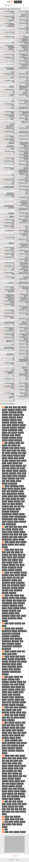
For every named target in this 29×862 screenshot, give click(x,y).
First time (5, 559)
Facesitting (5, 554)
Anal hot (17, 96)
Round (9, 394)
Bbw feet (22, 468)
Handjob (16, 595)
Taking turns (10, 267)
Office (4, 717)
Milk (24, 681)
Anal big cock (23, 96)
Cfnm (8, 491)
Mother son (5, 704)
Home (24, 600)
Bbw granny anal (12, 483)
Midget (12, 687)
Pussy (17, 727)
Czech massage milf (11, 524)
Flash (4, 562)
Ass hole (3, 238)
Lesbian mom (5, 674)
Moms (22, 699)
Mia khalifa (11, 689)
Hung (3, 302)
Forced (6, 549)
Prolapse (12, 727)
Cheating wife (5, 511)
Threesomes (26, 280)
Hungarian (10, 93)
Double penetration (19, 152)
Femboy (19, 554)
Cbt (18, 498)
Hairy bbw (19, 618)
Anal (6, 407)
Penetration (18, 149)
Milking (8, 702)
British (4, 455)
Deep (11, 537)
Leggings (19, 664)
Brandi (23, 116)
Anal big (8, 12)
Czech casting (22, 496)
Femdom (17, 549)
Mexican (4, 699)
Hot (14, 600)
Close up (18, 509)
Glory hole (14, 580)
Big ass (17, 442)
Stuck (3, 282)
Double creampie (5, 24)
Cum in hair (10, 55)
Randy (6, 29)
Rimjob (18, 743)
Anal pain (18, 435)
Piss (6, 722)
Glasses (22, 585)
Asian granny (13, 422)
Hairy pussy (5, 610)
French (14, 554)
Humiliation (22, 608)
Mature (10, 676)
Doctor (24, 526)
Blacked (23, 450)
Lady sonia (5, 669)
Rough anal (4, 33)
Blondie (9, 364)
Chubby (21, 491)
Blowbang (22, 124)
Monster (4, 694)
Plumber (18, 737)
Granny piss (5, 590)
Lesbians (4, 659)
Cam (23, 506)
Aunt (22, 414)
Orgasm (7, 715)
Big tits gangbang (23, 320)
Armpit (3, 72)
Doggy (11, 534)
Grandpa (17, 575)
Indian (6, 623)
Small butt (4, 341)
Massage (3, 183)
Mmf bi (9, 384)
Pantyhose (11, 722)
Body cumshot (24, 316)
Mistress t (23, 702)
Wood (23, 149)
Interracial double (8, 375)
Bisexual (17, 345)
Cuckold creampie (14, 511)
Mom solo (17, 699)
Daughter (8, 529)
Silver (3, 46)
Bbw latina (9, 470)
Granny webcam (6, 587)
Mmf (17, 49)
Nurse (16, 707)
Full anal (21, 34)
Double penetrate (5, 49)
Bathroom (15, 470)
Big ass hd (23, 314)
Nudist (6, 707)
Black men (18, 255)
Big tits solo (9, 183)
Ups (20, 226)
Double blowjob (19, 24)
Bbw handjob (7, 137)
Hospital (4, 618)
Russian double (24, 237)
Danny (25, 534)
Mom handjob (22, 175)
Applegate (9, 269)
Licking (10, 669)
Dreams (17, 360)
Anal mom (5, 430)
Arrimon (4, 409)
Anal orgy (18, 391)
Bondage (14, 450)
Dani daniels (5, 534)
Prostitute (17, 735)
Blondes (7, 201)
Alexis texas (11, 409)
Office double (18, 121)
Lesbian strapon (6, 664)
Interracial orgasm (24, 69)
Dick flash (16, 531)
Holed (24, 62)
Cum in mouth (17, 501)
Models (9, 107)
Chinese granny (10, 509)
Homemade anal (11, 618)
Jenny (23, 101)
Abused (12, 435)
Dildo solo (21, 539)
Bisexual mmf (4, 384)
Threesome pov (4, 373)
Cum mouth (10, 33)
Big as (7, 20)
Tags (10, 227)
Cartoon (4, 496)
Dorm (6, 526)
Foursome (5, 570)
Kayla (17, 235)
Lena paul (24, 661)
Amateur (24, 407)
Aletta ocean (5, 422)
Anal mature (15, 425)
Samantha (18, 304)
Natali (17, 137)
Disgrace (3, 162)
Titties (23, 226)
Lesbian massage (9, 129)
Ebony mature (24, 348)
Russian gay (18, 184)
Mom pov (4, 692)
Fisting (11, 549)
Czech (4, 491)
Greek (11, 590)
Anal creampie (8, 100)
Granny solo (5, 575)
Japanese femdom (6, 648)
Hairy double (10, 338)
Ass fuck (17, 21)
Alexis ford (18, 357)
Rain (3, 375)
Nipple (14, 709)
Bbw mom (12, 481)
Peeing (10, 732)
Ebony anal (18, 72)
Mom (6, 676)
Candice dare (18, 206)
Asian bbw (19, 437)
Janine (17, 290)
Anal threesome (10, 238)
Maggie (3, 397)
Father (20, 559)
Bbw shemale (12, 473)
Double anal (18, 126)
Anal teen (18, 75)
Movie (23, 689)
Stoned (12, 201)
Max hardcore (15, 702)
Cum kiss (16, 521)
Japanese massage (7, 633)
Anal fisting (18, 409)
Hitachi (6, 595)
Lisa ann (22, 656)
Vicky (9, 124)
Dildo (15, 526)
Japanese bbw (6, 638)
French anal (18, 98)
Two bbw (23, 181)
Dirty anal (4, 12)
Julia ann (14, 631)
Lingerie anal (8, 42)
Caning (7, 498)
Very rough (9, 77)
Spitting (17, 398)
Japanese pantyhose (7, 646)
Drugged (10, 531)
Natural (18, 712)
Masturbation (6, 684)
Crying (4, 509)
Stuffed (17, 93)
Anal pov (11, 440)
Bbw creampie (23, 470)
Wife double (25, 109)
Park (26, 124)
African (9, 425)
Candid (22, 498)
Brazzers (17, 448)
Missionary (10, 699)
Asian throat (24, 187)
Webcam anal (18, 62)
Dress (15, 537)
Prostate (8, 730)
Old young (22, 717)
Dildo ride (15, 539)
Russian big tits (24, 184)
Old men (23, 84)
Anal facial (4, 121)
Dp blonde (23, 228)
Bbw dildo (13, 468)
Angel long (4, 380)
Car (3, 498)
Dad (3, 529)
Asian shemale (18, 440)
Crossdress (22, 521)
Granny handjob (20, 582)
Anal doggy (4, 124)
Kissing (9, 654)
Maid (12, 684)
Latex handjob (10, 400)
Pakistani (5, 732)
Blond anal (18, 12)
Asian (15, 407)
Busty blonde (24, 365)
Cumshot (4, 501)
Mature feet (5, 697)
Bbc (9, 445)
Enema (17, 542)
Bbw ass (15, 475)
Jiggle (17, 119)
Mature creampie (19, 697)
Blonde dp (25, 52)
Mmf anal (21, 49)
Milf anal (18, 689)
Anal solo (5, 414)
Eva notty (22, 544)
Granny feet (14, 587)
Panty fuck (18, 143)
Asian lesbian (5, 435)
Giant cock (4, 126)
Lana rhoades (13, 661)
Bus (19, 445)
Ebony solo (23, 542)
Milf (21, 676)
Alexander (11, 29)
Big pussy (3, 220)
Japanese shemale (15, 636)
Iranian (11, 623)
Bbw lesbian (16, 455)
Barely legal (18, 203)
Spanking (17, 295)
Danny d (20, 537)
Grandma (9, 577)
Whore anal (25, 211)
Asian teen (20, 432)
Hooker (17, 613)
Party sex (9, 311)
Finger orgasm (10, 380)
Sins (22, 304)
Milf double (24, 105)
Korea (19, 651)
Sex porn (17, 129)
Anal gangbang (19, 55)
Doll (21, 534)
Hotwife (4, 608)
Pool (17, 325)
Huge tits (19, 600)
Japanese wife (18, 638)
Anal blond (26, 248)
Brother (9, 463)
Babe (8, 481)
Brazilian (18, 481)
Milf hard (25, 18)
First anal (9, 562)
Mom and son (13, 681)
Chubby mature (9, 90)
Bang (3, 181)
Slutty (24, 24)
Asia (9, 432)
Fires (26, 224)
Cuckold (3, 278)
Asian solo (5, 417)
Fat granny (5, 564)
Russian (7, 740)
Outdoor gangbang (19, 338)
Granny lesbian (6, 582)
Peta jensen (5, 735)
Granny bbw (5, 592)
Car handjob (4, 295)
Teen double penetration (6, 335)
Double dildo (4, 152)
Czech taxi (15, 514)
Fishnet (25, 304)
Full (17, 34)
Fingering (20, 567)
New (3, 709)
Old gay (4, 720)
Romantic (24, 743)
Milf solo (20, 681)
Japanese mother (17, 646)
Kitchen (4, 654)
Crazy (17, 172)
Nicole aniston (22, 707)
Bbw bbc (12, 465)
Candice (24, 206)
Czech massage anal (11, 493)
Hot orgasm (4, 146)
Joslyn (7, 397)
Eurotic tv (12, 542)
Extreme (4, 544)
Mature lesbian (6, 687)
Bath (4, 481)
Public (23, 722)
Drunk (11, 526)
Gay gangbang (25, 140)
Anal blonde (18, 14)
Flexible (22, 564)
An (5, 148)
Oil (11, 717)
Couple (12, 503)
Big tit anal (23, 30)
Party (21, 725)
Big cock (23, 455)
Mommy (9, 692)
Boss (8, 468)
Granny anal (18, 84)
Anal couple (4, 169)
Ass (19, 407)
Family (4, 552)
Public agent (5, 727)
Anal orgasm (7, 105)
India (23, 623)
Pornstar (12, 737)
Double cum (4, 55)
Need (9, 169)
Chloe (17, 277)
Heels (19, 610)
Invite (22, 129)
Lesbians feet (5, 671)
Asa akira (5, 440)
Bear (24, 465)
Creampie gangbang (7, 514)
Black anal (18, 348)
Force (8, 552)
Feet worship (18, 570)
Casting (23, 488)
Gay (11, 572)
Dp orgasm (24, 126)
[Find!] (23, 5)
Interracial (17, 623)
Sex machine (4, 224)
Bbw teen (23, 165)
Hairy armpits (8, 72)
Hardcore (23, 615)
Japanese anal (16, 633)
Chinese (21, 486)
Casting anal (19, 503)
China (4, 493)
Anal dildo (20, 417)
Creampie (10, 488)
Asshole (20, 430)
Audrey (8, 140)
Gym (14, 577)
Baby (20, 453)
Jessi (23, 98)
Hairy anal (9, 600)
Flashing (10, 557)
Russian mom (14, 745)
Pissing (4, 725)
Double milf (18, 105)
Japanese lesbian (6, 631)
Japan (12, 628)
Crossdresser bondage (20, 516)
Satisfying (11, 390)
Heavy (7, 213)
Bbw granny (11, 442)
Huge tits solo (10, 14)
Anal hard (4, 288)
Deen (12, 234)
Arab (10, 407)
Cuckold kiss (8, 387)
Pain (3, 730)
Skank (3, 113)
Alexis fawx (5, 437)
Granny (6, 572)
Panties (22, 727)
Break (3, 213)
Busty (4, 475)
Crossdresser (14, 491)
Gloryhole (23, 575)
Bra (18, 468)
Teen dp (3, 18)
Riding (8, 745)
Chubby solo (20, 493)
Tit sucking (18, 264)
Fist (10, 554)
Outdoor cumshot (8, 359)
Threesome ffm (19, 367)
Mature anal (4, 188)
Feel (7, 390)
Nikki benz (13, 712)
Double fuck (4, 68)
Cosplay (4, 488)
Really (3, 344)
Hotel (15, 603)
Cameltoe (22, 514)
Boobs (20, 463)
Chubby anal (5, 506)
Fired (23, 224)
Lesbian (6, 656)
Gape (3, 118)
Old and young (11, 720)
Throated (17, 237)
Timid (3, 359)
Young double (18, 322)
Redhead (4, 748)
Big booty (15, 463)
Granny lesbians (18, 590)
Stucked (6, 282)
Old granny (22, 715)
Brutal (15, 458)
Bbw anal (14, 445)
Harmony (17, 168)
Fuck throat (11, 314)
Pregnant (18, 722)
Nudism (23, 712)
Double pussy (23, 21)
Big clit (4, 463)
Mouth (17, 217)
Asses (3, 29)
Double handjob (24, 75)
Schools (17, 90)
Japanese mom (19, 628)
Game (20, 580)
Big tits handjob (19, 248)
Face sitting (22, 257)
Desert (9, 148)
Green (21, 235)
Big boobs (5, 458)
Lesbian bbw (5, 661)
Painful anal (20, 730)
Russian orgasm (22, 214)
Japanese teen (10, 643)
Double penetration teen (6, 255)
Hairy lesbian (13, 610)
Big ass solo (4, 14)
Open (9, 317)
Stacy (7, 46)
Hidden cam (5, 598)
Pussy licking (5, 737)
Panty (14, 732)
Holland (3, 140)
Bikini (4, 470)
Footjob (17, 552)
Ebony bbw (5, 547)
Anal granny (13, 420)
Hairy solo (23, 598)
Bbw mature (18, 465)
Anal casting (4, 93)
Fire (22, 146)
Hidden (21, 595)
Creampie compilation (7, 519)
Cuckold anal (9, 278)
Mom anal (21, 684)
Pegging (13, 725)
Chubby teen (5, 516)
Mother (17, 679)
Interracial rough (5, 243)
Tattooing (21, 394)
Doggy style (4, 107)
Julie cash (18, 643)
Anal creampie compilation (7, 349)
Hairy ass (13, 615)
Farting (4, 557)
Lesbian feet (11, 659)
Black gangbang (9, 75)
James (9, 234)
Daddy (19, 526)
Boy (18, 450)
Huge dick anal (9, 162)
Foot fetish (14, 559)
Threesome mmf (22, 332)
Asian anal (18, 187)
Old (11, 715)
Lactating (19, 666)
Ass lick (4, 432)
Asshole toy (4, 193)
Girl (22, 577)
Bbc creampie (11, 478)
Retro (4, 745)
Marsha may (22, 43)
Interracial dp (22, 32)
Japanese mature (24, 311)
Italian (4, 626)
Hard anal (5, 613)
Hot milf (3, 196)
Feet (21, 549)
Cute (23, 501)
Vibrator (6, 142)
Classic (4, 503)
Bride (4, 468)
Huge (3, 148)
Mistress (18, 687)
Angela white (5, 420)
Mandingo (5, 689)
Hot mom (21, 605)
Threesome (18, 363)
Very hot (3, 77)
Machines (9, 224)
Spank (22, 295)
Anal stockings (19, 288)
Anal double (8, 305)
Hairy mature (21, 603)
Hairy (11, 595)
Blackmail (10, 455)
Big (3, 453)
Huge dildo (18, 165)
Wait (9, 95)
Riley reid (21, 745)
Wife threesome (19, 109)
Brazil (24, 473)
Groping (13, 582)
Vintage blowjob (9, 357)
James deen (4, 234)
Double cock (10, 152)
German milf (18, 198)
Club (4, 524)
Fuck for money (10, 264)
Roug (10, 61)
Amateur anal (18, 40)
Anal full (26, 34)
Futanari (4, 567)
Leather (13, 664)
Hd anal (7, 86)
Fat (2, 137)
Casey (17, 394)
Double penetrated (23, 137)
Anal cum (3, 159)
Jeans (4, 643)
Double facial (10, 121)
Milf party (4, 311)
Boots (24, 453)
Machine (11, 697)
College (11, 516)
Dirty (25, 537)
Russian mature (11, 743)
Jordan (17, 69)
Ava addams (16, 414)
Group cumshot (23, 290)
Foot (13, 552)
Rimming (4, 743)
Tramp (23, 376)
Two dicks (24, 162)
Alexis (10, 414)
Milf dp (3, 357)
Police (13, 730)
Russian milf (22, 384)
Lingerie (3, 42)
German (11, 575)
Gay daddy (21, 587)
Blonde (22, 478)
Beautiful (21, 458)
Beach (3, 86)
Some (3, 367)
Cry (15, 506)
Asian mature (5, 427)
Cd (8, 503)
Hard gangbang (5, 314)
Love (19, 661)
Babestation (5, 473)
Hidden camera (13, 605)
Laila (21, 93)
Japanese (7, 628)
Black (4, 450)
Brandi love (18, 116)
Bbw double (18, 181)
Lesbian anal (17, 669)
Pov (8, 725)
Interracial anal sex (9, 367)
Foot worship (21, 557)
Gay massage (12, 592)
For (21, 65)
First (20, 562)
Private (17, 369)
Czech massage (14, 486)
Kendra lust (13, 651)
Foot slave (11, 570)
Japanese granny (6, 641)
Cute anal (24, 12)
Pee (17, 725)
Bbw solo (4, 445)
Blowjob (7, 453)
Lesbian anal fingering (15, 671)
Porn (23, 735)
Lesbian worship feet (20, 659)
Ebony (6, 542)
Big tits (3, 75)
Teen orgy (23, 391)
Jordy (12, 638)
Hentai (3, 100)
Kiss (23, 651)
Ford (23, 357)
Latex (17, 656)
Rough (17, 175)
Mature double (11, 188)
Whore (17, 302)
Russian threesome (24, 398)
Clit (19, 506)
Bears (18, 460)
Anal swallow (18, 46)
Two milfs (3, 332)
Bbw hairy (5, 483)
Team (17, 43)
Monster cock (20, 704)
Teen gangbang (4, 227)
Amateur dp (22, 387)
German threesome (19, 270)
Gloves (4, 585)
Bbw (6, 442)
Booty (17, 478)
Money (16, 684)
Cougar (4, 521)
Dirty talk (22, 531)
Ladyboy (12, 656)
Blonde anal (4, 95)
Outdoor (17, 30)
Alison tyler (12, 437)
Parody (17, 387)
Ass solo (20, 412)
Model (4, 702)
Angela (3, 201)
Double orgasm (10, 332)
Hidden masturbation (7, 603)
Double (3, 20)
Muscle (10, 694)
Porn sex (26, 129)
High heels (11, 613)
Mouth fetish (4, 394)
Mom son (4, 679)
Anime (24, 409)
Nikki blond (4, 338)
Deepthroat (4, 364)
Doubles (10, 51)
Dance (21, 529)
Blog (10, 2)
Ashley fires (18, 224)
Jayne (22, 168)
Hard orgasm (22, 302)
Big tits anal (18, 78)
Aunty (4, 425)
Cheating (10, 496)
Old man (16, 715)
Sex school (23, 90)
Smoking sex (4, 324)
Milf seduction (18, 18)
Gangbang (24, 572)
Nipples (19, 709)
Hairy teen (5, 620)
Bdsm (22, 442)
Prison (17, 384)
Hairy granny (5, 605)
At (16, 193)
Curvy (11, 506)
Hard (4, 600)
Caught (15, 496)
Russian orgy (18, 260)
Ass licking (22, 425)
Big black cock (18, 267)
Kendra (14, 654)
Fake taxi (15, 562)
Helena (3, 390)
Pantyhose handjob (8, 181)
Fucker (8, 288)
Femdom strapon (12, 567)
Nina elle (3, 90)
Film (9, 559)
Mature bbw (12, 704)
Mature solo (5, 681)
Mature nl (15, 692)
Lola (17, 214)
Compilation (16, 488)
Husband (10, 608)
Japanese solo (6, 636)
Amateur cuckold (12, 430)
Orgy (8, 717)
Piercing (24, 732)
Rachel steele (14, 740)
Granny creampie (6, 580)
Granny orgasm (15, 585)
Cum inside (10, 521)
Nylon (11, 707)
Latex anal (4, 400)
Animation (14, 432)
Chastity (10, 501)
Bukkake (22, 448)
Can (25, 345)
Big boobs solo (6, 465)
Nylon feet (8, 709)
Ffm (24, 554)
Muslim (21, 692)
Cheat (15, 519)
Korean (6, 651)
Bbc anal (24, 460)
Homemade (11, 598)
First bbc (17, 381)
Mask (3, 174)
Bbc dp (17, 32)
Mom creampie (17, 694)
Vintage (17, 311)
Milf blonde (4, 267)
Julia (21, 641)
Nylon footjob (6, 712)
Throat (17, 65)
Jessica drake (18, 140)
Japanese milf (15, 641)
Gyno (3, 105)
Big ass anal (18, 365)
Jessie (27, 98)
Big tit (25, 292)
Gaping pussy (7, 118)
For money (4, 264)
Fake (17, 564)
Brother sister (22, 475)
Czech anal (24, 72)
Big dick (19, 473)
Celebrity (13, 498)
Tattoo (17, 372)
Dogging (4, 531)
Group (17, 320)
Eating (16, 544)
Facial (15, 557)
